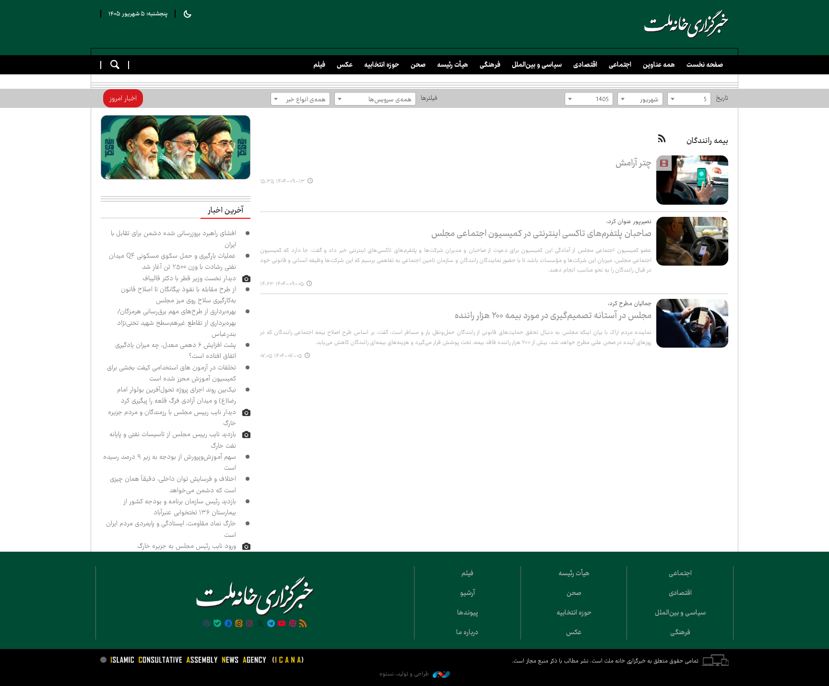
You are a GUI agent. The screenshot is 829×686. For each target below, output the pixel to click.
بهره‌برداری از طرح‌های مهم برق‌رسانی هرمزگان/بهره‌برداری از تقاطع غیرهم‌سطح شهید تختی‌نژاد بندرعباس (176, 323)
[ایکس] (260, 624)
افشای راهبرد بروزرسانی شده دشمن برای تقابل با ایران (173, 238)
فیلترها (429, 98)
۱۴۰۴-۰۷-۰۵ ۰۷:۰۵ (281, 356)
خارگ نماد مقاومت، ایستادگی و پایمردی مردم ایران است (171, 529)
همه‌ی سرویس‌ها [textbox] (390, 99)
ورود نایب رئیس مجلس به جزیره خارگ (186, 546)
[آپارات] (292, 624)
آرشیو (467, 593)
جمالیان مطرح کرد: (629, 303)
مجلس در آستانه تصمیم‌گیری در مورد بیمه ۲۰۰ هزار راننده (553, 315)
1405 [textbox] (602, 99)
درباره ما (467, 632)
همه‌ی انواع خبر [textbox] (306, 99)
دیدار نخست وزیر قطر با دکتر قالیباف (189, 278)
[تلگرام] (271, 624)
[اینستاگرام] (249, 624)
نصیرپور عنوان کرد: (628, 221)
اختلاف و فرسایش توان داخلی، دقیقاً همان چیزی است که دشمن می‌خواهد (173, 484)
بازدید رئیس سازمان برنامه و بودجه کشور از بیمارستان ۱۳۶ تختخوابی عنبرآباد (179, 507)
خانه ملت (686, 24)
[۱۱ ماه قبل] (692, 323)
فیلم (319, 64)
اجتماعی (620, 64)
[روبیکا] (206, 624)
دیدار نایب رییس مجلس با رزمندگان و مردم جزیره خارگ (172, 417)
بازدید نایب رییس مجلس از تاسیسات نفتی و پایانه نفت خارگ (172, 439)
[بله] (217, 624)
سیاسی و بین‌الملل (537, 64)
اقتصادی (585, 64)
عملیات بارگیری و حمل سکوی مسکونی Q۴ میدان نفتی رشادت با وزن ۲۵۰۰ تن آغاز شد (172, 261)
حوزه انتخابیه (381, 64)
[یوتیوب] (281, 624)
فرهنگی (490, 64)
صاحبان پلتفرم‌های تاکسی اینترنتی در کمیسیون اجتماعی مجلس (541, 233)
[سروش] (228, 624)
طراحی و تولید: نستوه (404, 674)
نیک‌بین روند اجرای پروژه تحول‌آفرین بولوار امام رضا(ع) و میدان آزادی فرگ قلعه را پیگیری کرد (176, 395)
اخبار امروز (123, 98)
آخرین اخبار (225, 210)
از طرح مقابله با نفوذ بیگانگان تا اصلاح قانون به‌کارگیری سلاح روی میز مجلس (178, 295)
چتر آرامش (633, 163)
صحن (418, 64)
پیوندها (467, 612)
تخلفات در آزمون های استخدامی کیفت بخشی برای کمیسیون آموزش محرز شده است (171, 373)
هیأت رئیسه (452, 64)
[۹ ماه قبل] (692, 241)
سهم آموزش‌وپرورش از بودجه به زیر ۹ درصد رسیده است (169, 462)
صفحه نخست (705, 64)
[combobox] (689, 99)
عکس (345, 64)
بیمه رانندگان (707, 140)
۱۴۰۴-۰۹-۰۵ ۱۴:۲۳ (282, 284)
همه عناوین (659, 64)
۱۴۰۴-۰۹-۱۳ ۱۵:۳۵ (282, 181)
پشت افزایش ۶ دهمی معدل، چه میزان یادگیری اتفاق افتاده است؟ (175, 350)
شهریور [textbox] (649, 99)
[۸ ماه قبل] (692, 180)
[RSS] (662, 139)
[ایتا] (239, 624)
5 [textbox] (705, 99)
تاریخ (722, 98)
